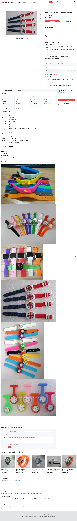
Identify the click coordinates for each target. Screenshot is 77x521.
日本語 (51, 514)
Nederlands (40, 514)
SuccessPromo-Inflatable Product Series (45, 486)
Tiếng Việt (64, 514)
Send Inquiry (52, 21)
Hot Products (11, 512)
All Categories (5, 5)
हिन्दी (53, 514)
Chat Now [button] (69, 21)
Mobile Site (63, 512)
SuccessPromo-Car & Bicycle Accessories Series (65, 484)
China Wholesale (33, 512)
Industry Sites (46, 512)
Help (56, 5)
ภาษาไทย (56, 514)
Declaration (50, 516)
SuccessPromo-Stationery (24, 482)
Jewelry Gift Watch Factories (7, 504)
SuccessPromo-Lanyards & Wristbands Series (28, 484)
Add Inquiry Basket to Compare (22, 38)
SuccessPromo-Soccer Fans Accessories (64, 482)
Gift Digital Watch (14, 506)
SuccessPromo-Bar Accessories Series (64, 486)
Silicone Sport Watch (47, 498)
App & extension (62, 5)
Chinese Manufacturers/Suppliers (25, 512)
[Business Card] (74, 95)
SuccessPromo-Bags (4, 482)
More (2, 508)
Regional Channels (52, 512)
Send (10, 446)
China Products (16, 512)
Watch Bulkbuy (22, 506)
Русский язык (28, 514)
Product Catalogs (17, 480)
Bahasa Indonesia (69, 514)
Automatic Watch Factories (30, 504)
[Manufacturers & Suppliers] (7, 2)
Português (19, 514)
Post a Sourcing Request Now (32, 446)
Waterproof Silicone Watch (27, 498)
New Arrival (40, 482)
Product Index (58, 512)
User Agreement (44, 516)
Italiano (33, 514)
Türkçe (60, 514)
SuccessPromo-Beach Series (43, 484)
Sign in (75, 2)
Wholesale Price (40, 512)
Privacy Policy (55, 516)
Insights (67, 512)
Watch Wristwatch (50, 504)
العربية (44, 514)
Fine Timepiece (17, 498)
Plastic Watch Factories (18, 504)
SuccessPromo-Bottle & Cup (6, 486)
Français (23, 514)
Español (15, 514)
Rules (75, 5)
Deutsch (36, 514)
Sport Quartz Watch (5, 506)
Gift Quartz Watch (59, 504)
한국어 (48, 514)
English (12, 514)
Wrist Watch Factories (41, 504)
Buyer (50, 5)
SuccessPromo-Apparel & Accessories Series (9, 484)
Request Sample (65, 23)
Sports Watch (4, 498)
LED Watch (11, 498)
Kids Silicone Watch (37, 498)
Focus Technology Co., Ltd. (31, 516)
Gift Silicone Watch (67, 504)
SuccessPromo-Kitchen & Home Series (26, 486)
